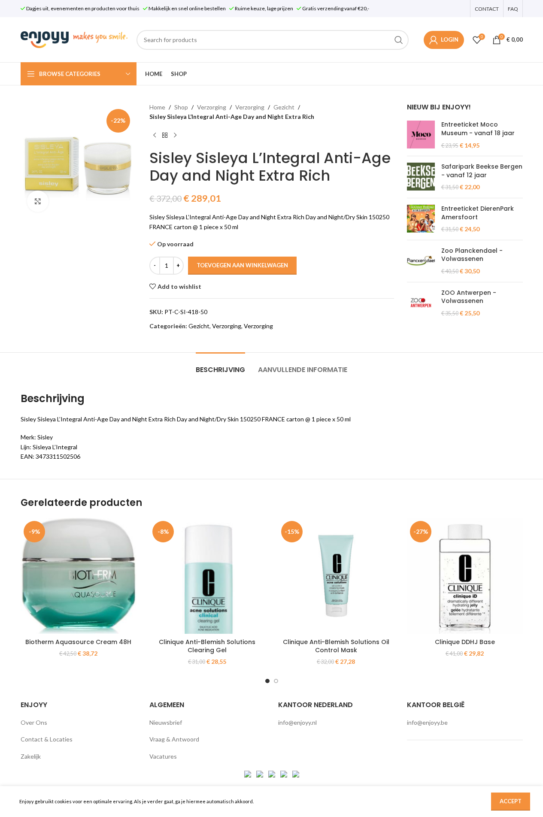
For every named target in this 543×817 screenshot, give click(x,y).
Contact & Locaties (47, 739)
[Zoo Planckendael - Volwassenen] (421, 261)
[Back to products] (165, 135)
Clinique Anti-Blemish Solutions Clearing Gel (207, 646)
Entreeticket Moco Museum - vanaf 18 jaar (478, 129)
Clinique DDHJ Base (465, 642)
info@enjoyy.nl (297, 722)
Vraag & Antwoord (174, 739)
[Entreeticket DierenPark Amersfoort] (421, 219)
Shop (181, 107)
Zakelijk (31, 756)
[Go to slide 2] (276, 681)
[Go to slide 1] (267, 681)
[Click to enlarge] (38, 201)
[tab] (220, 365)
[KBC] (284, 773)
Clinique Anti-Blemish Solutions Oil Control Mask (336, 646)
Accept (511, 801)
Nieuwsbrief (165, 722)
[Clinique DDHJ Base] (465, 576)
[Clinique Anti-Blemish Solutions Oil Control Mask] (336, 576)
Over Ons (34, 722)
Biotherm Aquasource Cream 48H (78, 642)
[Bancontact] (260, 773)
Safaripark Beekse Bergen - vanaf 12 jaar (481, 171)
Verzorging (211, 107)
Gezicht (283, 107)
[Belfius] (295, 773)
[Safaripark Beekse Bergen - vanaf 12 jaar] (421, 177)
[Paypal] (272, 773)
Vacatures (163, 756)
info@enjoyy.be (427, 722)
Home (157, 107)
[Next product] (175, 135)
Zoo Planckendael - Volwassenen (472, 255)
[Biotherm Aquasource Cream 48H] (79, 576)
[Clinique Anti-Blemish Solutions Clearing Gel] (207, 576)
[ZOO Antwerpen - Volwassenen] (421, 303)
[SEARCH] (399, 40)
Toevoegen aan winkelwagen (242, 265)
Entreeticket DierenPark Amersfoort (477, 213)
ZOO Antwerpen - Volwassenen (468, 297)
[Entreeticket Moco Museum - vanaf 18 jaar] (421, 135)
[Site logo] (74, 38)
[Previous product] (154, 135)
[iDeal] (248, 773)
